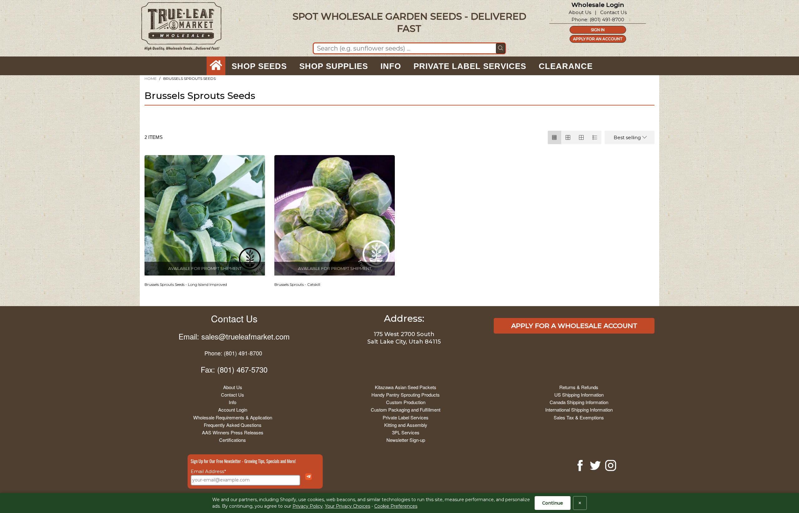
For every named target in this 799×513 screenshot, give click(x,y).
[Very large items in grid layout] (581, 137)
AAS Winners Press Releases (232, 432)
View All (171, 116)
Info (232, 402)
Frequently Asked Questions (233, 425)
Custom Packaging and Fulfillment (405, 409)
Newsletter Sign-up (405, 440)
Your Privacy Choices (347, 506)
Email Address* (208, 471)
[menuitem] (216, 66)
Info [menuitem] (390, 66)
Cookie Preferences (395, 506)
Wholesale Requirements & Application (232, 417)
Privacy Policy (307, 506)
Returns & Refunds (578, 387)
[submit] (500, 48)
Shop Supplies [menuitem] (333, 66)
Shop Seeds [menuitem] (259, 66)
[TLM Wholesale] (177, 28)
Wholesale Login (597, 4)
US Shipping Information (579, 394)
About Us (580, 12)
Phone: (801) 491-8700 (233, 353)
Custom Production (405, 402)
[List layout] (594, 137)
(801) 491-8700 (607, 19)
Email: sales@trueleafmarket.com (234, 336)
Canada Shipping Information (579, 402)
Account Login (232, 409)
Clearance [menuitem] (566, 66)
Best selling (627, 137)
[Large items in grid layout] (568, 137)
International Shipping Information (579, 409)
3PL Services (405, 432)
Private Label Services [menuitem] (470, 66)
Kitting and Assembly (405, 425)
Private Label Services (406, 417)
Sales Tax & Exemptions (579, 417)
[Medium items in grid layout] (554, 137)
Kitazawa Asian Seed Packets (405, 387)
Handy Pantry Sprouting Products (405, 394)
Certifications (232, 440)
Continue (552, 503)
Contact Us (613, 12)
